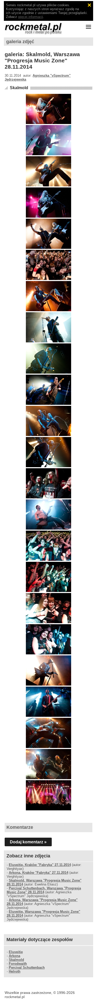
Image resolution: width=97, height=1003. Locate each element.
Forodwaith (18, 964)
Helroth (14, 971)
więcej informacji (30, 17)
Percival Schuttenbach (27, 967)
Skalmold (19, 88)
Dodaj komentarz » (28, 842)
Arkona (14, 956)
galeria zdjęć (20, 41)
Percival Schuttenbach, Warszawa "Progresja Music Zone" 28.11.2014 (44, 890)
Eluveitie (16, 952)
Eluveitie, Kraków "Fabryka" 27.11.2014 (40, 865)
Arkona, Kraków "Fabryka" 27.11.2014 (38, 873)
